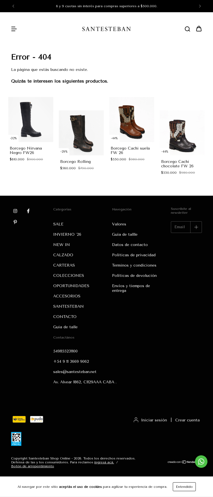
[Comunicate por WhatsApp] (201, 461)
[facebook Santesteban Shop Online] (28, 211)
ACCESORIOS (66, 296)
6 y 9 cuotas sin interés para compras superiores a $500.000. (106, 6)
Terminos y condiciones (134, 265)
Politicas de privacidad (134, 255)
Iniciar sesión (154, 420)
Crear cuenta (187, 420)
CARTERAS (64, 265)
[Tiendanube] (184, 462)
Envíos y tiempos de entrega (131, 288)
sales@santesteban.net (75, 371)
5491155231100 (65, 351)
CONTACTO (65, 316)
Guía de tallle (125, 234)
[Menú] (14, 29)
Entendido (184, 487)
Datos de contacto (130, 244)
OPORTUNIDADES (71, 286)
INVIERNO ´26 (67, 234)
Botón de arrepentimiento (32, 466)
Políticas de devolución (134, 275)
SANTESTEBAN (68, 306)
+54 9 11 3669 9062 (71, 361)
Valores (119, 224)
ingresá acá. (104, 462)
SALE (58, 224)
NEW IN (61, 244)
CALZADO (63, 255)
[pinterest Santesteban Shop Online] (15, 222)
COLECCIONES (68, 275)
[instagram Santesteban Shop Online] (15, 211)
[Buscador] (187, 29)
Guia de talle (65, 327)
